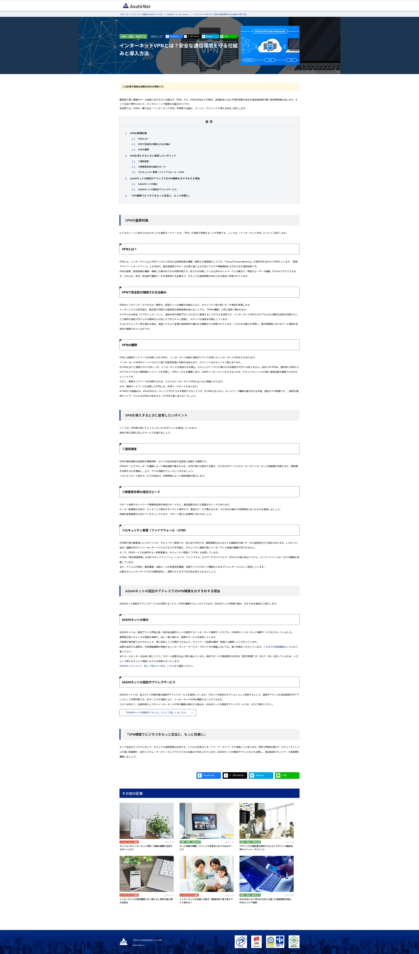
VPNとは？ (143, 138)
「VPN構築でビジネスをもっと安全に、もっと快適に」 (160, 195)
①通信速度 (143, 161)
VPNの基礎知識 (138, 133)
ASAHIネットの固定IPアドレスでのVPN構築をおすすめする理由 (165, 178)
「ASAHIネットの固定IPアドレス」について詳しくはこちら (155, 712)
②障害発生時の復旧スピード (152, 166)
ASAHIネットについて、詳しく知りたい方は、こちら (146, 665)
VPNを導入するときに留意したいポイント (153, 155)
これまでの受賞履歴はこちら (278, 646)
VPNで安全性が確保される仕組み (154, 144)
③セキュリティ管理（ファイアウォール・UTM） (161, 172)
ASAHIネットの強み (147, 184)
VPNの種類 (143, 149)
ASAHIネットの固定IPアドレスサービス (157, 189)
